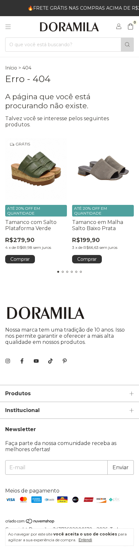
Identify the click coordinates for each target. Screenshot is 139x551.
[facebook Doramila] (22, 361)
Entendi (85, 540)
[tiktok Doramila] (50, 361)
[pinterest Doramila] (64, 361)
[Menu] (8, 27)
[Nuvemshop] (30, 522)
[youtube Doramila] (36, 361)
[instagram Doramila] (7, 361)
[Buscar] (127, 44)
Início (11, 68)
